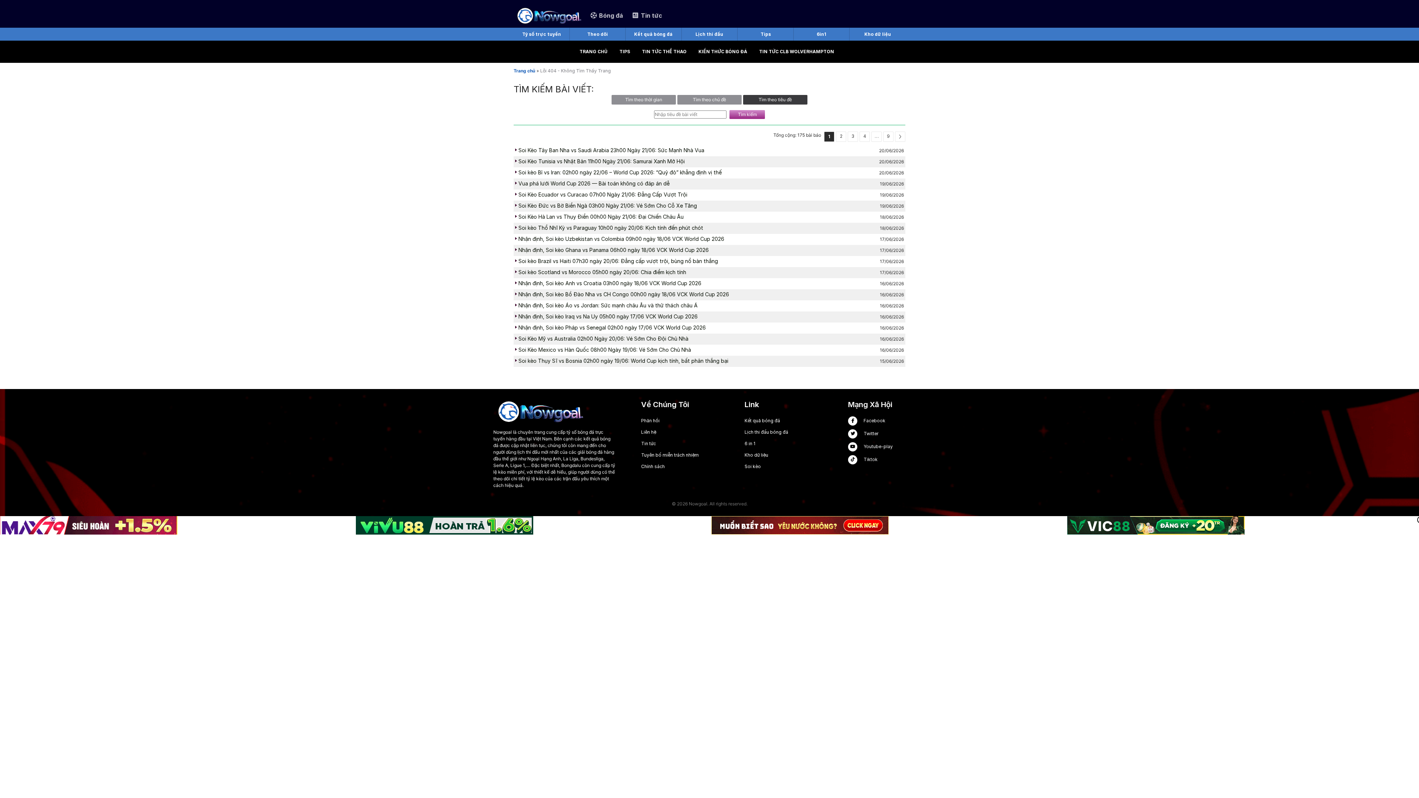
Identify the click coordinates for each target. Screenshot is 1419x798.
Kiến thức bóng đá (722, 51)
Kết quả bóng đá (762, 420)
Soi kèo (753, 466)
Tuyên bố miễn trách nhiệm (670, 455)
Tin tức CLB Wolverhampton (796, 51)
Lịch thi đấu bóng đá (766, 432)
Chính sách (653, 466)
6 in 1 (750, 443)
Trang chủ (593, 51)
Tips (624, 51)
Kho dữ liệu (756, 455)
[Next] (900, 137)
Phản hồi (650, 420)
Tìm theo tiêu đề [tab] (775, 99)
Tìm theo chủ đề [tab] (709, 99)
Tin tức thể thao (664, 51)
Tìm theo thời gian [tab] (643, 99)
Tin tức (648, 443)
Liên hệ (648, 432)
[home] (548, 15)
